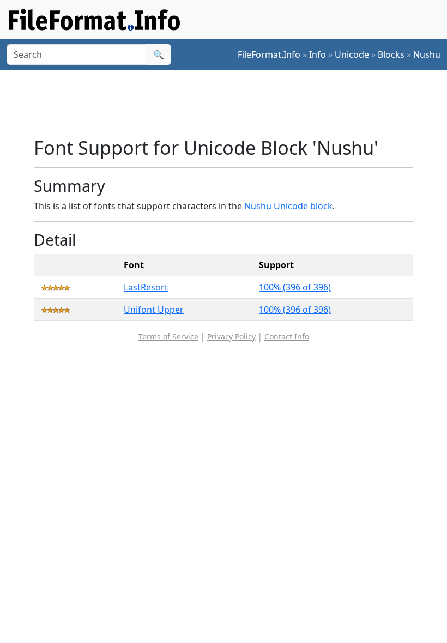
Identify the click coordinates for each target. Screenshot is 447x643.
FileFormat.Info (269, 54)
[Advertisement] (232, 103)
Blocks (391, 54)
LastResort (146, 287)
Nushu (426, 54)
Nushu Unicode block (288, 206)
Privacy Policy (231, 336)
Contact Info (286, 336)
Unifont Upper (154, 310)
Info (317, 54)
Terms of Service (168, 336)
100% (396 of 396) (295, 287)
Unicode (352, 54)
